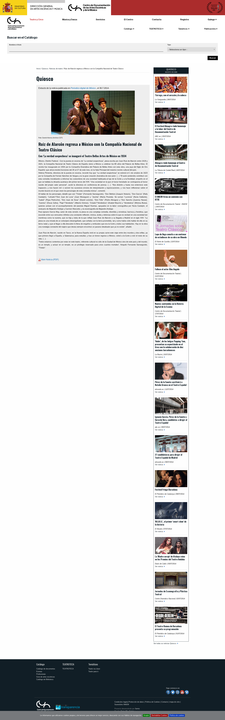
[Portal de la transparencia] (67, 707)
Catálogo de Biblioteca (44, 679)
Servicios (100, 20)
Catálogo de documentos (45, 669)
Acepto (146, 715)
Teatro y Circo (36, 20)
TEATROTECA (68, 664)
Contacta (156, 20)
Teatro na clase (94, 669)
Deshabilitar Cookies (159, 715)
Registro (184, 20)
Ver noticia (159, 102)
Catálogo (40, 664)
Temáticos (93, 664)
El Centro (128, 20)
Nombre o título (15, 45)
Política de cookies (177, 715)
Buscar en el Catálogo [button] (22, 37)
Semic (137, 709)
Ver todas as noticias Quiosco (165, 643)
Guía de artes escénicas (45, 677)
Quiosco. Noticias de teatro (52, 69)
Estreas (39, 671)
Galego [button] (211, 20)
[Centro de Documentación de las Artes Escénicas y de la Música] (15, 23)
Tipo (169, 45)
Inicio (38, 69)
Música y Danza (69, 20)
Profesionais (41, 674)
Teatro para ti (93, 671)
